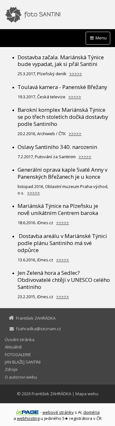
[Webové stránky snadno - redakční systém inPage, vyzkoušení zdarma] (27, 412)
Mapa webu (86, 394)
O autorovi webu (21, 377)
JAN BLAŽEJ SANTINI (23, 362)
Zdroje (11, 369)
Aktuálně (13, 347)
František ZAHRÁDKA (51, 394)
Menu (101, 38)
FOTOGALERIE (18, 354)
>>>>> (75, 74)
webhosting (28, 418)
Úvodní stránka (19, 339)
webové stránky (58, 412)
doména (91, 412)
